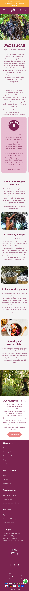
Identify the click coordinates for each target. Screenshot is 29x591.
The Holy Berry (16, 589)
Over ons (6, 448)
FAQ (4, 475)
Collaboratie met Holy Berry (11, 503)
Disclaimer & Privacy (9, 519)
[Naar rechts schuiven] (18, 175)
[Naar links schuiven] (10, 175)
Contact (5, 479)
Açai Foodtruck (7, 499)
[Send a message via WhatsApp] (25, 581)
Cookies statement (8, 523)
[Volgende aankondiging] (26, 3)
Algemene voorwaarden (10, 515)
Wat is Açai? (7, 452)
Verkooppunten (7, 483)
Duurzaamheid (7, 456)
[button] (4, 10)
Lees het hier (14, 434)
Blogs (4, 460)
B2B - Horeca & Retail (9, 495)
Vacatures (6, 464)
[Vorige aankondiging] (3, 3)
